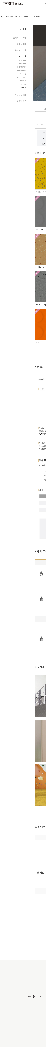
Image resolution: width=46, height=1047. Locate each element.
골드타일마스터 (21, 70)
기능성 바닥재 (20, 95)
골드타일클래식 (21, 67)
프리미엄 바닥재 (19, 38)
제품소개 (9, 16)
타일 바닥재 (26, 16)
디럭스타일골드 (21, 77)
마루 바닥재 (21, 44)
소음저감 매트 (20, 101)
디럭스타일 (23, 74)
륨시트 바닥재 (20, 50)
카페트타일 (23, 84)
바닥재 (17, 16)
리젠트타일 (23, 81)
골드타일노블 (22, 64)
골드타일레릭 (22, 60)
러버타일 (37, 16)
